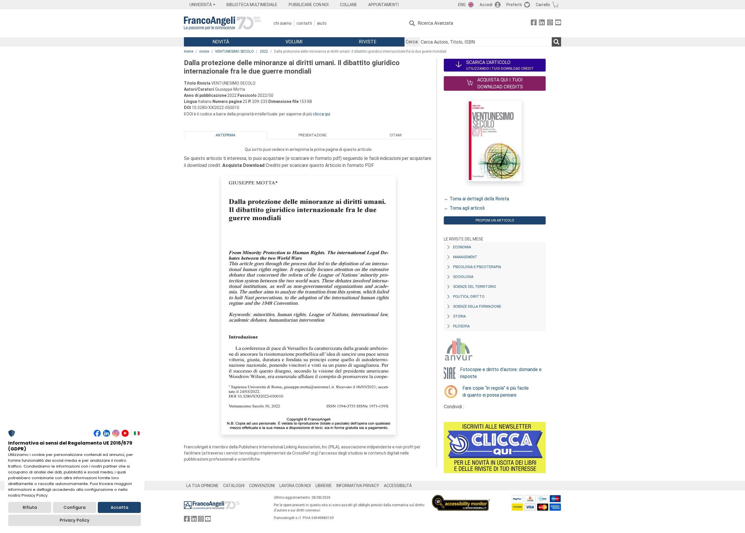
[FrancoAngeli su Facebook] (534, 23)
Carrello (543, 4)
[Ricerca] (556, 42)
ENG (462, 4)
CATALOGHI (233, 485)
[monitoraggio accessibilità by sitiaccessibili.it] (461, 498)
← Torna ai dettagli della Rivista (476, 199)
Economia (462, 247)
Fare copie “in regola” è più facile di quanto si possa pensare (495, 391)
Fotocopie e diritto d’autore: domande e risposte (501, 373)
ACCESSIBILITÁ (398, 485)
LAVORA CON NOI (295, 485)
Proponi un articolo (495, 220)
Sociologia (463, 277)
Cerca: (412, 41)
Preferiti (514, 4)
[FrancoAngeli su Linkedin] (542, 23)
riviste (204, 51)
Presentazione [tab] (313, 135)
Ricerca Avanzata (435, 23)
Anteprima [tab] (225, 135)
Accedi (486, 4)
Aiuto (322, 23)
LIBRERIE (323, 485)
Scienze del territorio (474, 287)
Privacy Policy (74, 520)
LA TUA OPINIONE (202, 485)
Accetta (119, 507)
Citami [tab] (396, 135)
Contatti (304, 23)
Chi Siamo (283, 23)
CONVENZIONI (262, 485)
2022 (264, 51)
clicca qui (321, 114)
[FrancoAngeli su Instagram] (550, 23)
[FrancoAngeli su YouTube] (558, 23)
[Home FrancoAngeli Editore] (222, 23)
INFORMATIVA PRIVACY (357, 485)
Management (465, 257)
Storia (459, 316)
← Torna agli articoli (464, 208)
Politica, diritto (469, 297)
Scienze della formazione (477, 306)
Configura (74, 507)
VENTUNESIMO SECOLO (234, 51)
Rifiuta (30, 507)
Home (188, 51)
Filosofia (461, 326)
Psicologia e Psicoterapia (477, 267)
